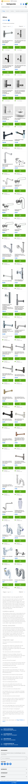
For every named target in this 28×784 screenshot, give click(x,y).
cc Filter (14, 782)
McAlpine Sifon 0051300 (20, 536)
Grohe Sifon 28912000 (7, 280)
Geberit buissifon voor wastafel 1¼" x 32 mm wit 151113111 (20, 255)
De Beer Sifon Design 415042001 (19, 140)
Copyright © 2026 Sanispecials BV (9, 780)
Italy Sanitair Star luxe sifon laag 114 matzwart (7, 420)
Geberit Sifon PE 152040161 (18, 230)
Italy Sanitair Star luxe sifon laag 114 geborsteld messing (7, 398)
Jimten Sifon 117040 (19, 486)
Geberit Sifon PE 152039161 (5, 230)
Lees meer (6, 20)
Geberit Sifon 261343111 (7, 186)
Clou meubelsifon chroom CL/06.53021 (20, 119)
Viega (17, 720)
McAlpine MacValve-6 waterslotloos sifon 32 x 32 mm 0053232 (19, 511)
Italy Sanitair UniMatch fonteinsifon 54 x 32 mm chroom (7, 439)
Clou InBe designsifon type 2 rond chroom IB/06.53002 (20, 66)
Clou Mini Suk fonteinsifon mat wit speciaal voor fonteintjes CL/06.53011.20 (7, 118)
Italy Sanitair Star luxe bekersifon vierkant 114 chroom (19, 352)
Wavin (4, 721)
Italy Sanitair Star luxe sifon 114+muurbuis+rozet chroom (7, 374)
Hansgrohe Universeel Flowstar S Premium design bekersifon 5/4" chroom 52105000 (19, 308)
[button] (7, 47)
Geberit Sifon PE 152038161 (18, 210)
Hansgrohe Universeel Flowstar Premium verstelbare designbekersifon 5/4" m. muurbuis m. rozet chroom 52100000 (7, 307)
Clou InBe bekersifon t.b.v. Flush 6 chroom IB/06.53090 (7, 41)
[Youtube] (8, 764)
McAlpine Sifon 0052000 (7, 580)
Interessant (4, 772)
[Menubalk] (2, 4)
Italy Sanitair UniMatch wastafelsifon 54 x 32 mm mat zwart (7, 485)
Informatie (4, 769)
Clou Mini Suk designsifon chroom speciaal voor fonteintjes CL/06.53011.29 (7, 92)
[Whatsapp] (21, 4)
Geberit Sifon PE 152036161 (18, 186)
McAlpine (21, 720)
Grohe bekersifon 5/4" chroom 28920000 (19, 280)
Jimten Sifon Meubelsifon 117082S (7, 512)
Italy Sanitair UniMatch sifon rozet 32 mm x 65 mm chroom (7, 462)
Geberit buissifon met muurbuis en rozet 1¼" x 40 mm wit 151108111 (7, 255)
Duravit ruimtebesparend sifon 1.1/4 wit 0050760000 (7, 165)
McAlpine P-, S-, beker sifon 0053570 (7, 536)
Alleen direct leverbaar (9, 23)
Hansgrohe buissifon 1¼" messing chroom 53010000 (20, 331)
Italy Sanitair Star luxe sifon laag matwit (19, 420)
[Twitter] (5, 764)
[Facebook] (2, 764)
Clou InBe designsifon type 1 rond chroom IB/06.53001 (20, 41)
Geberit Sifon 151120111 (19, 166)
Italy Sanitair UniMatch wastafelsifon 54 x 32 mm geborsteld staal (20, 462)
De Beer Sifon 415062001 (7, 140)
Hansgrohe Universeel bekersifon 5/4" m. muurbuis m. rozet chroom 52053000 (7, 331)
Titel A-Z (22, 26)
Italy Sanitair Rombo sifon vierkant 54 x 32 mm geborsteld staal (7, 352)
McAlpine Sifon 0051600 (7, 556)
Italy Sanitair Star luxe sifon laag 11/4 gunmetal (20, 375)
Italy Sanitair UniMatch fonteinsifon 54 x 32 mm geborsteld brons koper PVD (20, 439)
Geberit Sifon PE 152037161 (5, 210)
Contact (3, 776)
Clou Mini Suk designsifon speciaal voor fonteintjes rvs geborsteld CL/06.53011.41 (20, 92)
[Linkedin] (10, 764)
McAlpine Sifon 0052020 (20, 580)
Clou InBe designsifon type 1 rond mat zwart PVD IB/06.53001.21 (7, 66)
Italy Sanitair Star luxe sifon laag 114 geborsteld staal (20, 398)
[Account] (23, 4)
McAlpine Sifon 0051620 (20, 556)
